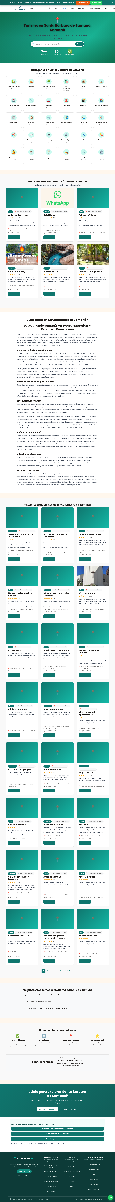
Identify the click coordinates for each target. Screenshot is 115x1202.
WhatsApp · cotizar (24, 1171)
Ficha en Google (22, 1175)
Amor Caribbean (87, 876)
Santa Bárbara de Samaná (72, 1171)
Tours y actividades (94, 1169)
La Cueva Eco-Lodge (18, 215)
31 (61, 971)
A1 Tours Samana (87, 593)
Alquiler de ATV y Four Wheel (51, 1166)
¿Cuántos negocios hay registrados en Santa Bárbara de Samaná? (46, 1008)
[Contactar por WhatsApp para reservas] (110, 1197)
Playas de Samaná (94, 1164)
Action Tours (14, 650)
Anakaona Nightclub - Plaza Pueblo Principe (54, 937)
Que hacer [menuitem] (81, 8)
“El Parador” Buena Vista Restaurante (20, 535)
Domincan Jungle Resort (91, 271)
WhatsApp (97, 2)
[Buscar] (49, 8)
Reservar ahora (82, 2)
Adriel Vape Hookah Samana (89, 651)
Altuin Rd (83, 824)
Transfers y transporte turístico (57, 1139)
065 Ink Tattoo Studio (90, 534)
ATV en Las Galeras (51, 1176)
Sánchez (71, 1186)
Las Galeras (71, 1176)
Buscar (79, 44)
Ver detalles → (14, 237)
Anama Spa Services (89, 935)
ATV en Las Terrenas (50, 1171)
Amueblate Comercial (19, 935)
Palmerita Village (87, 215)
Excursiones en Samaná (50, 1181)
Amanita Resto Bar (52, 876)
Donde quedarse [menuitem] (94, 8)
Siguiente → (68, 971)
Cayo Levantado (51, 1186)
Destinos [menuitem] (64, 8)
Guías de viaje (94, 1179)
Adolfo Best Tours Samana (56, 650)
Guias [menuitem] (105, 8)
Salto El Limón (50, 1191)
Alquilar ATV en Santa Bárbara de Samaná (57, 1129)
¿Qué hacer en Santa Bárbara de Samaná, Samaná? (42, 995)
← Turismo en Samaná (69, 1109)
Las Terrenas (71, 1166)
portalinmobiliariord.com (96, 1199)
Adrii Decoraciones (17, 709)
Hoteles (94, 1174)
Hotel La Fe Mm (50, 271)
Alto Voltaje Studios (53, 824)
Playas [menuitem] (72, 8)
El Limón (71, 1181)
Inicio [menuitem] (55, 8)
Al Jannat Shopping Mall (20, 769)
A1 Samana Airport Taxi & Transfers (56, 594)
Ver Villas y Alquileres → (47, 1109)
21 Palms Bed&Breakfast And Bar (20, 594)
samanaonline (26, 1158)
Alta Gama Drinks (17, 824)
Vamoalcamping (16, 271)
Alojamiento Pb (86, 772)
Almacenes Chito (52, 769)
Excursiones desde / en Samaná (57, 1134)
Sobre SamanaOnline (94, 1189)
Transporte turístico (94, 1184)
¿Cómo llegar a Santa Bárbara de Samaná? (39, 1002)
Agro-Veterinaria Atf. (54, 709)
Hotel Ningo (49, 215)
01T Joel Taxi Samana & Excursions (55, 535)
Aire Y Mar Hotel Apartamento (87, 713)
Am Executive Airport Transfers (18, 878)
